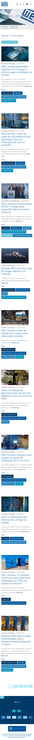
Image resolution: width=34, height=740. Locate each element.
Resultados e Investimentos (10, 201)
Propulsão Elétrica (23, 290)
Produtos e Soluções (8, 64)
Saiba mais (28, 86)
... (25, 686)
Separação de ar (8, 484)
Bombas (5, 422)
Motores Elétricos (8, 290)
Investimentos (7, 93)
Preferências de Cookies (19, 728)
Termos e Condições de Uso (11, 735)
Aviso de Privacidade (8, 734)
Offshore (19, 484)
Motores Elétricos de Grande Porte (14, 97)
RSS (21, 735)
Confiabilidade (7, 170)
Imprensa (6, 228)
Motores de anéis (8, 163)
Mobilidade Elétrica (9, 100)
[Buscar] (23, 4)
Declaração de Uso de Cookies (23, 734)
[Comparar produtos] (20, 4)
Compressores (7, 476)
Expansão (18, 93)
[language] (27, 4)
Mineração (20, 163)
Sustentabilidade (8, 357)
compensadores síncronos (22, 235)
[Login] (17, 4)
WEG (4, 4)
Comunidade (7, 235)
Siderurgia (19, 357)
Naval (4, 293)
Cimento (5, 538)
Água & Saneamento (9, 414)
